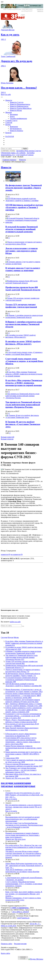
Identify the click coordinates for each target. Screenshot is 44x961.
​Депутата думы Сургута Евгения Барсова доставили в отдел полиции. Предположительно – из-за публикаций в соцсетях (24, 825)
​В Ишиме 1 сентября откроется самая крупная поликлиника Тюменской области (23, 324)
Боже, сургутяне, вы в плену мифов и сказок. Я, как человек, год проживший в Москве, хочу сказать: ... (23, 894)
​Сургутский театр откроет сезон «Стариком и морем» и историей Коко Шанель (24, 361)
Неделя (10, 637)
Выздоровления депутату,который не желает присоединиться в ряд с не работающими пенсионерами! (22, 819)
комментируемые (24, 786)
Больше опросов (7, 439)
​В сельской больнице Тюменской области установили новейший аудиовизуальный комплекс (21, 229)
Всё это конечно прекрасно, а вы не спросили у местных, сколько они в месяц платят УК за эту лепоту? (23, 807)
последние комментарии (16, 783)
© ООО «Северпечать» (19, 908)
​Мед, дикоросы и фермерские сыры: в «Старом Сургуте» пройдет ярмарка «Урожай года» (23, 705)
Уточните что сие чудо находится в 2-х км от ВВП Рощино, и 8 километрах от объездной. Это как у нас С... (24, 795)
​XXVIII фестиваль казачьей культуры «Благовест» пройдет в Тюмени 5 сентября (24, 207)
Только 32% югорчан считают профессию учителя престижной (21, 305)
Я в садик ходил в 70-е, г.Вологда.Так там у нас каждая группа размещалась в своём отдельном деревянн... (23, 847)
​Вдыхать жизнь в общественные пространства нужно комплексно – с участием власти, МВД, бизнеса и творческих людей (23, 696)
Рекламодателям (20, 944)
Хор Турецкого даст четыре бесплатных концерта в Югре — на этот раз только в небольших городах (20, 770)
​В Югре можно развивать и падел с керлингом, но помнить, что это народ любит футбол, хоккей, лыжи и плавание (23, 710)
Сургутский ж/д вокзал (25, 155)
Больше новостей (7, 437)
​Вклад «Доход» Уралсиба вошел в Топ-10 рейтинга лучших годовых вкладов (21, 721)
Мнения (8, 112)
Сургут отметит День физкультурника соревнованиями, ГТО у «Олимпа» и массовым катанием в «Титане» (23, 884)
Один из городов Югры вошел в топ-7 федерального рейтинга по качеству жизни (23, 765)
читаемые (7, 786)
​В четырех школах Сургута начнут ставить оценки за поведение (22, 269)
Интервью (14, 114)
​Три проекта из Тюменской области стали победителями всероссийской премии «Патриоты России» (23, 404)
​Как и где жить (13, 718)
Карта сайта (5, 953)
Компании (14, 127)
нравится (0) (5, 554)
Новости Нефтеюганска (19, 106)
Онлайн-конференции (18, 118)
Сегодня (4, 637)
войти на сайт (15, 622)
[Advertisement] (22, 585)
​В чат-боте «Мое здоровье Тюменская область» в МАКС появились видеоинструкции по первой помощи (23, 382)
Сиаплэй (8, 122)
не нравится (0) (17, 554)
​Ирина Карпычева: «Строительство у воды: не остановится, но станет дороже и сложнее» (24, 690)
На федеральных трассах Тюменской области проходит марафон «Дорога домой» (23, 187)
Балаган (8, 133)
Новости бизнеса (16, 131)
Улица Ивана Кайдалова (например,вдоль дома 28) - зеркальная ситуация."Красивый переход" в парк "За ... (24, 866)
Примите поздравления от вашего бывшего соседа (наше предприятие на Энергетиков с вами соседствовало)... (22, 835)
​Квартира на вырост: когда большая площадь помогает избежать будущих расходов (22, 701)
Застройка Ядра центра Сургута (28, 151)
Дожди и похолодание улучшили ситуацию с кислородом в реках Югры (21, 250)
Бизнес (8, 124)
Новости (8, 100)
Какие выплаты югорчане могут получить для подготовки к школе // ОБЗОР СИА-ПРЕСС (23, 754)
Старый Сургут (11, 120)
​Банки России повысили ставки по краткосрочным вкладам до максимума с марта (23, 748)
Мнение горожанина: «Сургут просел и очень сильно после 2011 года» (23, 899)
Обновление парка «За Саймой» (13, 153)
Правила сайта (6, 944)
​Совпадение (12, 758)
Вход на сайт (6, 94)
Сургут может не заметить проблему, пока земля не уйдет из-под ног (24, 761)
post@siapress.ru (23, 918)
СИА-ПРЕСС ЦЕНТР (20, 912)
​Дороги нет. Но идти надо (17, 778)
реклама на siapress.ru (40, 10)
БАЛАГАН (9, 136)
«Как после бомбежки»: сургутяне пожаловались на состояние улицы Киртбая (22, 871)
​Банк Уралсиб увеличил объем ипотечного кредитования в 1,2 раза (21, 729)
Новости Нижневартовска (20, 104)
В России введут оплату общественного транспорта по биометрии (20, 735)
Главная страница (9, 160)
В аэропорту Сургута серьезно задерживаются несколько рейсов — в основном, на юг (23, 715)
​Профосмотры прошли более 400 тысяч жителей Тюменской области (22, 288)
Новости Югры (16, 110)
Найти (25, 148)
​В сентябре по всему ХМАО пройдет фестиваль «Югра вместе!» (23, 342)
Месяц (16, 637)
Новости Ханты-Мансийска (20, 108)
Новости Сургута (16, 102)
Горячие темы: (8, 151)
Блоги (12, 116)
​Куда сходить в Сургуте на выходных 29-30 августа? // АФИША (22, 725)
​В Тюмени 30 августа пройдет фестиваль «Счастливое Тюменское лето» (22, 424)
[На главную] (14, 19)
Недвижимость (16, 129)
